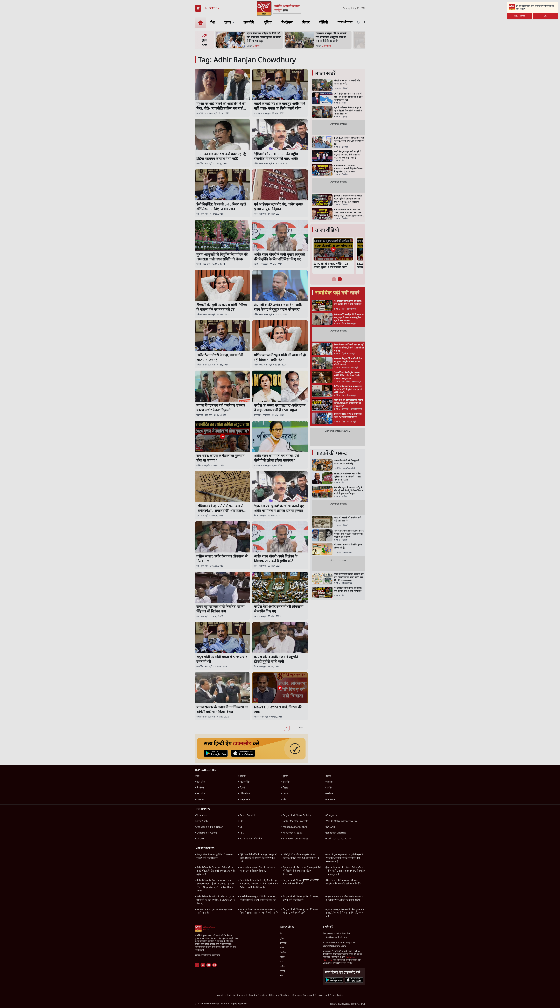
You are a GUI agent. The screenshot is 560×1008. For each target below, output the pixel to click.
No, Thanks (519, 16)
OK (545, 16)
